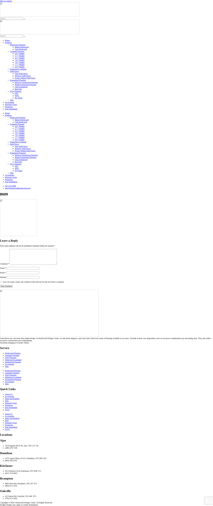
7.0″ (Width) (20, 60)
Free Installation (11, 109)
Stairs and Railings (12, 399)
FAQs (7, 410)
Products (8, 43)
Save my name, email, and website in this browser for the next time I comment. (33, 282)
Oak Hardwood (21, 49)
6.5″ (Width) (20, 58)
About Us (9, 394)
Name (3, 268)
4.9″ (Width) (20, 54)
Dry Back (18, 98)
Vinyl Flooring (15, 91)
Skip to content (6, 1)
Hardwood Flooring (17, 45)
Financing (9, 107)
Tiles (12, 100)
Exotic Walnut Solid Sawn (25, 78)
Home (7, 40)
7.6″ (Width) (20, 62)
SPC (16, 93)
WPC (17, 96)
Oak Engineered (21, 87)
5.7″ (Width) (20, 56)
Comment (4, 264)
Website (3, 277)
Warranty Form (11, 105)
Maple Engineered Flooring (25, 85)
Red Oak (18, 89)
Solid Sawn (14, 71)
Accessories (9, 102)
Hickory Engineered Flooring (26, 82)
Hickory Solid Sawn (23, 76)
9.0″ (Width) (20, 67)
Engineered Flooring (18, 80)
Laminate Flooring (17, 51)
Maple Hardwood (22, 47)
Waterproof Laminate (18, 69)
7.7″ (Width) (20, 65)
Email (3, 273)
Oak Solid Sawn (21, 74)
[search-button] (24, 36)
